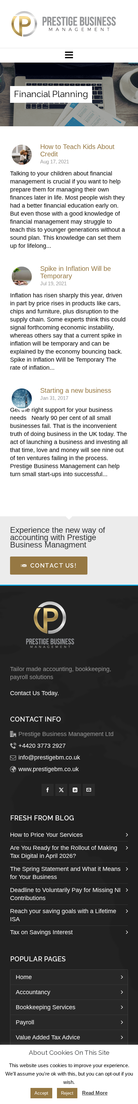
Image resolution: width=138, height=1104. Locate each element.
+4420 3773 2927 (42, 745)
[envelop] (89, 790)
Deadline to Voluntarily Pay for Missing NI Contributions (65, 894)
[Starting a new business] (21, 398)
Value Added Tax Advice (48, 1037)
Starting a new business (75, 390)
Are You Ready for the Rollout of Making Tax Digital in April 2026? (63, 851)
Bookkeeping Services (45, 1007)
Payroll (25, 1022)
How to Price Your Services (46, 834)
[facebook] (48, 790)
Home (24, 977)
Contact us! (53, 565)
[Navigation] (69, 55)
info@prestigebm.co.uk (49, 757)
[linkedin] (75, 790)
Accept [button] (41, 1093)
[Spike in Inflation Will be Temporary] (21, 276)
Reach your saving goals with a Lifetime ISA (63, 915)
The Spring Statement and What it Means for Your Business (65, 873)
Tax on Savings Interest (41, 932)
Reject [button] (67, 1093)
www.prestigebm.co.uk (48, 769)
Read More (95, 1093)
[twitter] (61, 790)
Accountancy (33, 992)
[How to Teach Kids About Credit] (21, 154)
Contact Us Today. (34, 693)
